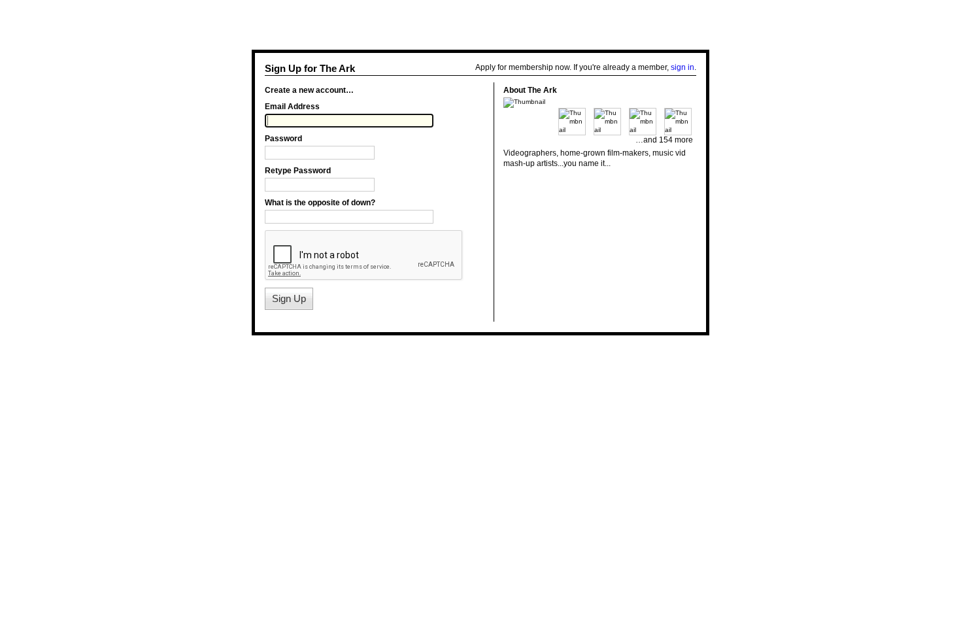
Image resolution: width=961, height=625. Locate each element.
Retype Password (298, 170)
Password (283, 138)
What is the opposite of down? (320, 202)
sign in (682, 67)
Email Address (292, 106)
